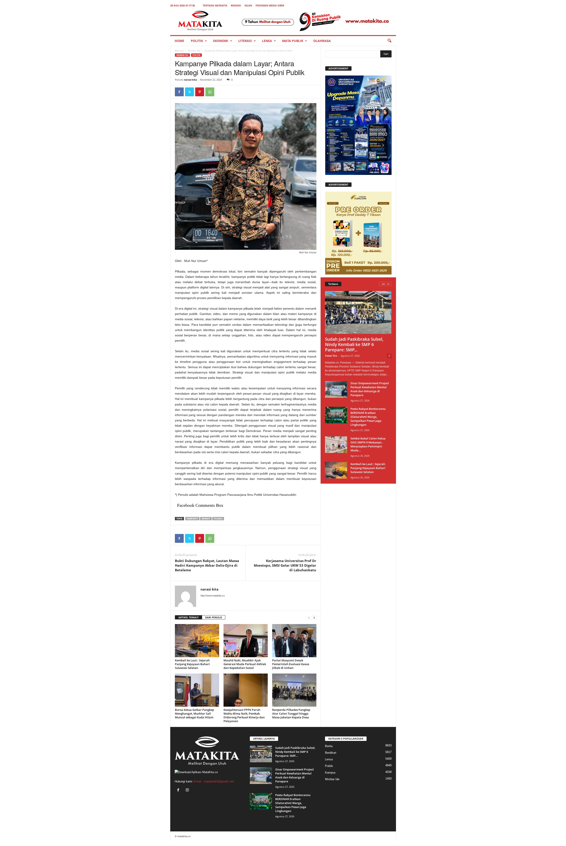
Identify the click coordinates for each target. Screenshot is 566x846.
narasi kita (190, 79)
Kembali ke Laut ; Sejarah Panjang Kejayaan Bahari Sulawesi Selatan (192, 664)
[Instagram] (188, 790)
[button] (389, 41)
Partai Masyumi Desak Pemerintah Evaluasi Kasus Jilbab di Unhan (290, 664)
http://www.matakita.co (213, 595)
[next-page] (314, 617)
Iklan (248, 5)
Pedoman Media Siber (270, 5)
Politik (197, 41)
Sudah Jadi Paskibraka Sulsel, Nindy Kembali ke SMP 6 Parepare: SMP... (354, 344)
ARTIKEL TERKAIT (188, 617)
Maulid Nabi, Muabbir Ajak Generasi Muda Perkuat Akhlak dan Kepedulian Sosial (245, 664)
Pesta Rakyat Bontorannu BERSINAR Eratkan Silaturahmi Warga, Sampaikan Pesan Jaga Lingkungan (368, 417)
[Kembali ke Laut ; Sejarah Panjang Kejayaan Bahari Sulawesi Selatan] (197, 640)
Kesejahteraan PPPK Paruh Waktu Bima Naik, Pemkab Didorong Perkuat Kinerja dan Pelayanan (244, 715)
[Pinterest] (199, 91)
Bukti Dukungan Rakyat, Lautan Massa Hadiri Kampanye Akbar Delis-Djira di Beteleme (207, 565)
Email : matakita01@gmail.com (214, 781)
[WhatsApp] (209, 91)
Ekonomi (220, 41)
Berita (329, 746)
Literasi (245, 41)
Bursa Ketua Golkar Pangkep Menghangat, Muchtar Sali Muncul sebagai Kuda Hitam (194, 713)
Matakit (206, 518)
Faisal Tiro (331, 355)
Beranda (179, 50)
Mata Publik (292, 41)
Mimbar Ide (194, 50)
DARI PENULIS (213, 617)
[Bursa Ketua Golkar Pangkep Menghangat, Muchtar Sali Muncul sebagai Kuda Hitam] (197, 690)
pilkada (218, 518)
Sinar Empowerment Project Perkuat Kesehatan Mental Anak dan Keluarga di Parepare (369, 389)
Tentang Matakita (215, 5)
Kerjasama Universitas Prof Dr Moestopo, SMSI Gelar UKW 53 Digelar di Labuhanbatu (285, 565)
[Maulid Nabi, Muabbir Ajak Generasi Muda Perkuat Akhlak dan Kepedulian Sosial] (246, 640)
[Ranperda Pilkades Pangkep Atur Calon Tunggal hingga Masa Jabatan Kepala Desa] (294, 690)
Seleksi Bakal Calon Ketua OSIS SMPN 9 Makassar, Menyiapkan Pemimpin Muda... (368, 444)
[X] (189, 91)
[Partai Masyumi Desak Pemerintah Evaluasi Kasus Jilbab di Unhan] (294, 640)
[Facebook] (179, 91)
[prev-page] (309, 617)
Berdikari (330, 752)
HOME (179, 41)
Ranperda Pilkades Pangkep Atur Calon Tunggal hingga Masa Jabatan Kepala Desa (291, 713)
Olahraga (322, 41)
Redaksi (236, 5)
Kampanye (192, 518)
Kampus (330, 772)
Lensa (267, 41)
